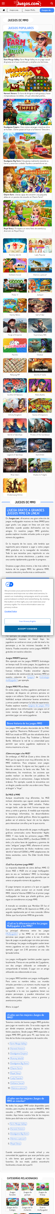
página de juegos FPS (39, 705)
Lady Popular (16, 1078)
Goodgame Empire (19, 1053)
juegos (31, 677)
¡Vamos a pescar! (19, 1088)
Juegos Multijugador (31, 10)
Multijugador (11, 933)
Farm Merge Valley (18, 1043)
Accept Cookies (27, 628)
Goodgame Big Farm (19, 1063)
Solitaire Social (17, 1083)
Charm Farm (16, 1068)
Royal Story (15, 1073)
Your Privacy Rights (27, 621)
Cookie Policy (11, 611)
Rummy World (17, 1058)
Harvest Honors (17, 1048)
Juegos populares (14, 10)
